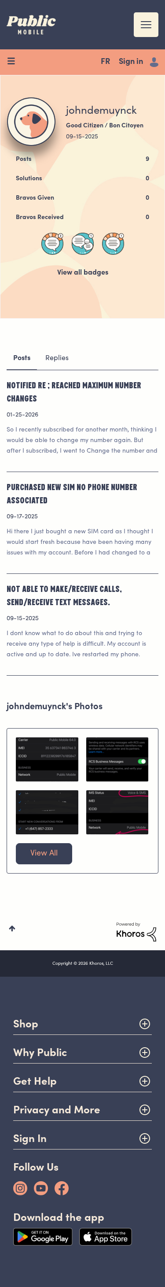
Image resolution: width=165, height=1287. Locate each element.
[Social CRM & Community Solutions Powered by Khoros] (136, 932)
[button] (47, 759)
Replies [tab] (57, 358)
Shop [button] (25, 1023)
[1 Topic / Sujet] (113, 244)
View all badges (82, 272)
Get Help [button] (35, 1081)
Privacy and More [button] (56, 1109)
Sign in (131, 62)
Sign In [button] (30, 1138)
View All (44, 854)
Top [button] (12, 928)
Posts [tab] (21, 358)
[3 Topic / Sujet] (52, 244)
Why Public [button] (40, 1052)
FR (105, 62)
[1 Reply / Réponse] (83, 244)
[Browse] (14, 62)
